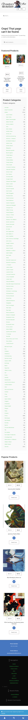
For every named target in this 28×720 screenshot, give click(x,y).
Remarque (7, 418)
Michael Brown (10, 293)
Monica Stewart (10, 295)
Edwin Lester (9, 183)
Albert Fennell (9, 121)
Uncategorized (8, 437)
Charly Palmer (9, 162)
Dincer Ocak (9, 171)
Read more (7, 90)
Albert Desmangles (11, 119)
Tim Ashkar (7, 432)
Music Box (8, 298)
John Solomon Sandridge (12, 238)
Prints (6, 415)
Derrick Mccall (8, 358)
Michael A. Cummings (11, 291)
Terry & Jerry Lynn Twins (12, 338)
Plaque (6, 408)
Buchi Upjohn (9, 152)
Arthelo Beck (9, 145)
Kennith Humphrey (11, 262)
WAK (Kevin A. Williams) (10, 439)
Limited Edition (8, 384)
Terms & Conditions (14, 680)
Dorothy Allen (9, 176)
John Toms (8, 241)
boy (5, 348)
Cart (21, 717)
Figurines (7, 368)
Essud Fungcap (10, 188)
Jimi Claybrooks (10, 231)
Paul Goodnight (10, 305)
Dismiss (3, 713)
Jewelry (6, 377)
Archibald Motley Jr (11, 140)
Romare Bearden (10, 319)
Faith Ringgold (9, 193)
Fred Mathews (9, 200)
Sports (6, 425)
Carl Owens (9, 157)
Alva (7, 126)
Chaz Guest (9, 164)
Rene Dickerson (10, 312)
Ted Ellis (8, 336)
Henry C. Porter (10, 214)
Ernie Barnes (9, 186)
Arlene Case (9, 143)
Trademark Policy (14, 682)
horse (6, 375)
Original (6, 401)
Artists (6, 112)
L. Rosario (8, 264)
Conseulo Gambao (10, 167)
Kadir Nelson (9, 245)
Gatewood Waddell (11, 205)
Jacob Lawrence (10, 221)
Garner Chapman (10, 202)
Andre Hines (9, 131)
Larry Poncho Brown (10, 382)
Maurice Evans (9, 286)
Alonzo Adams (9, 124)
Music (6, 396)
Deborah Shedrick (10, 169)
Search (14, 718)
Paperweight (8, 406)
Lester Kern (9, 279)
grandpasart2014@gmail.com (14, 653)
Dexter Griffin (8, 360)
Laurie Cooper (9, 269)
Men (6, 387)
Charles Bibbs (9, 160)
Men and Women (9, 389)
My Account (4, 718)
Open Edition (8, 398)
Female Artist (9, 195)
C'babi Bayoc (9, 155)
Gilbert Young (9, 210)
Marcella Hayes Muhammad (13, 283)
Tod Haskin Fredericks (10, 434)
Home (14, 663)
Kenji (7, 257)
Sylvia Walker (9, 329)
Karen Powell (9, 248)
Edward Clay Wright (11, 181)
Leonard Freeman (10, 274)
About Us (14, 678)
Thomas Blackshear (9, 427)
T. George (8, 334)
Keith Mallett (9, 252)
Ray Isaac (8, 310)
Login (14, 675)
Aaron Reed (9, 114)
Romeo (8, 322)
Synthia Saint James (11, 331)
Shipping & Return (14, 666)
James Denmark (10, 224)
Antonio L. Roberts (10, 138)
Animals (6, 107)
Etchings (7, 363)
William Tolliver (8, 441)
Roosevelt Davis (10, 324)
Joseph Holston (10, 243)
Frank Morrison (10, 198)
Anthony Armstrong (11, 136)
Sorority (6, 422)
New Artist (14, 673)
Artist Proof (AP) (8, 109)
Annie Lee (8, 133)
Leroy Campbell (10, 276)
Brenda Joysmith (10, 150)
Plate (6, 410)
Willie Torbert (8, 444)
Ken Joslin (8, 255)
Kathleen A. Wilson (10, 250)
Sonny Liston (9, 326)
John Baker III (9, 233)
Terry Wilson (9, 341)
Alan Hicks (8, 117)
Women (6, 446)
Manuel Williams (10, 281)
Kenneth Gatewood (11, 260)
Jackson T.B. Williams (11, 219)
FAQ (14, 671)
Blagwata (8, 148)
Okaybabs (8, 303)
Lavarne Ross (9, 272)
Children (7, 351)
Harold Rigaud (9, 212)
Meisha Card (9, 288)
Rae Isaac (8, 307)
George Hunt (9, 207)
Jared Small (9, 226)
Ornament (7, 403)
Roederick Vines (10, 317)
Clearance (7, 353)
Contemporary (8, 356)
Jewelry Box (7, 379)
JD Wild (8, 229)
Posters (6, 413)
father (6, 365)
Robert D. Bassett (10, 314)
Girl (5, 372)
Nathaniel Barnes (10, 300)
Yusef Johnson (9, 343)
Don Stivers (9, 174)
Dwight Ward (9, 179)
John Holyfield (9, 236)
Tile (5, 429)
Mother (6, 391)
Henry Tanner (9, 217)
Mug (6, 394)
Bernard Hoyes (8, 346)
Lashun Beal (9, 267)
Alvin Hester (9, 129)
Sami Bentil (7, 420)
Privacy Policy (14, 668)
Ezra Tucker (9, 191)
